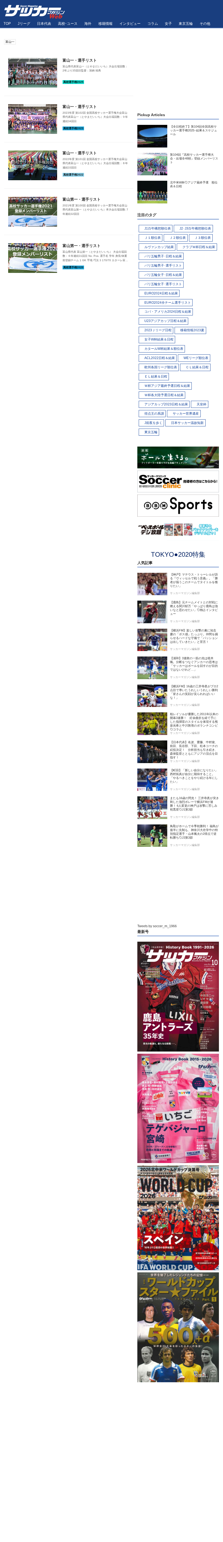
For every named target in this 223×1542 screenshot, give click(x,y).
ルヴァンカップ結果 (159, 247)
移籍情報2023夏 (192, 330)
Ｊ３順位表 (202, 237)
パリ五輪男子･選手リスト (163, 265)
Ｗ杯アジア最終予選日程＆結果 (167, 385)
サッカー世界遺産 (186, 413)
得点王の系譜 (154, 413)
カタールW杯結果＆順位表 (163, 348)
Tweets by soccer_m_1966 (157, 926)
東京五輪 (150, 432)
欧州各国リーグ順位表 (160, 367)
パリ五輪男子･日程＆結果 (163, 256)
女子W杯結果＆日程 (159, 339)
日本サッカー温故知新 (187, 422)
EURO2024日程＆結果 (161, 293)
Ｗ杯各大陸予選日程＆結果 (164, 395)
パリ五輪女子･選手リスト (163, 284)
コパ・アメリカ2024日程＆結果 (167, 311)
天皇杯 (201, 404)
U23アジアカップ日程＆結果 (165, 321)
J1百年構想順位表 (157, 228)
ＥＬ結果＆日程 (155, 376)
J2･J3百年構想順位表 (195, 228)
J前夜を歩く (153, 422)
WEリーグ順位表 (196, 358)
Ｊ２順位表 (177, 237)
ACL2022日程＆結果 (159, 358)
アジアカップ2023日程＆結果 (166, 404)
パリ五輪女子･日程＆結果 (163, 274)
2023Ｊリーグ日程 (158, 330)
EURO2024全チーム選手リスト (167, 302)
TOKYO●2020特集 (178, 554)
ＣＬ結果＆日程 (197, 367)
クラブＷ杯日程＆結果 (198, 247)
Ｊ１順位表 (152, 237)
